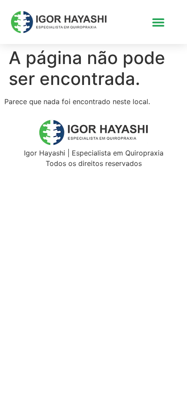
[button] (158, 22)
